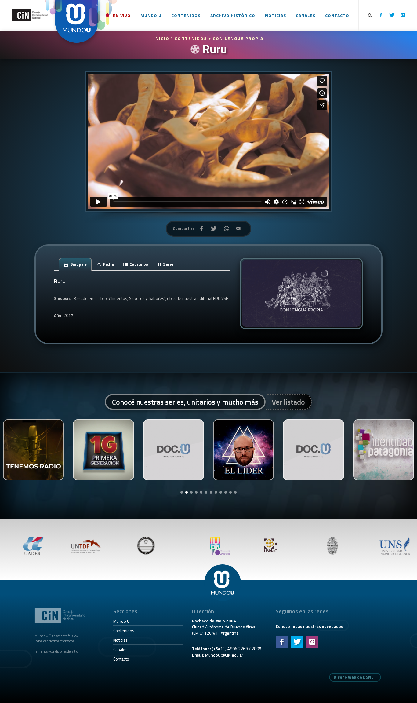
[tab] (75, 264)
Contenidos (123, 630)
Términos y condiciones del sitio (56, 651)
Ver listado (288, 401)
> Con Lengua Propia (236, 38)
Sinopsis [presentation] (78, 264)
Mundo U (121, 621)
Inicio (162, 38)
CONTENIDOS (191, 38)
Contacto (121, 659)
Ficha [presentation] (108, 264)
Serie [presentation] (167, 264)
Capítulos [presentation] (138, 264)
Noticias (120, 640)
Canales (120, 649)
